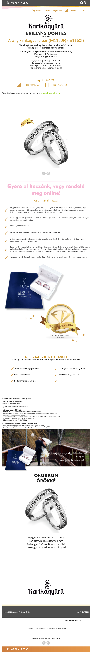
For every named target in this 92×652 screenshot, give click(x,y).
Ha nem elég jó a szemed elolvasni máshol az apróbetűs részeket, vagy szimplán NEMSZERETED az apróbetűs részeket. (46, 359)
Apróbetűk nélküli (46, 357)
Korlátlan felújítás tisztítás (25, 380)
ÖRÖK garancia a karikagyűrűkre (72, 368)
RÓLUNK (30, 628)
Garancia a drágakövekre (68, 374)
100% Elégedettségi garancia (26, 368)
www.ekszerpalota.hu (51, 93)
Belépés (47, 10)
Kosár (38, 10)
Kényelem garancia (22, 374)
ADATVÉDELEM (62, 628)
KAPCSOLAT (52, 628)
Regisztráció (57, 10)
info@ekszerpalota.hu (73, 620)
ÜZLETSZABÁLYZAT (41, 628)
